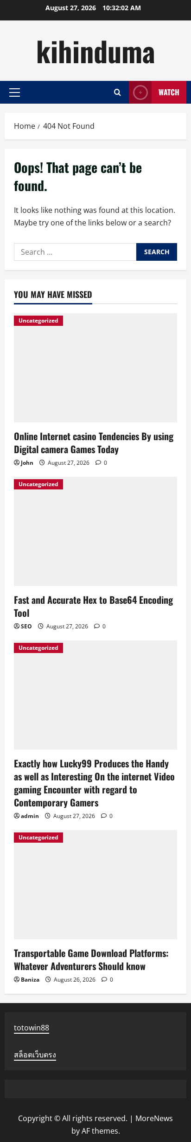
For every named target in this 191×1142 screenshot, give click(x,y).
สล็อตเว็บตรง (35, 1055)
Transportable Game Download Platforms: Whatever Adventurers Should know (91, 959)
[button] (15, 92)
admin (30, 816)
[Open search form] (117, 92)
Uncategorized (38, 320)
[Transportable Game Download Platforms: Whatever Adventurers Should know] (95, 884)
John (27, 463)
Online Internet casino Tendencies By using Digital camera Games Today (93, 442)
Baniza (30, 980)
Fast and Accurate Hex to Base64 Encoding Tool (93, 606)
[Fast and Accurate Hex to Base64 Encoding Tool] (95, 531)
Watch (169, 92)
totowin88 (31, 1028)
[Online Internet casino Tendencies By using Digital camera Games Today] (95, 367)
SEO (26, 626)
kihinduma (95, 50)
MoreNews (154, 1118)
